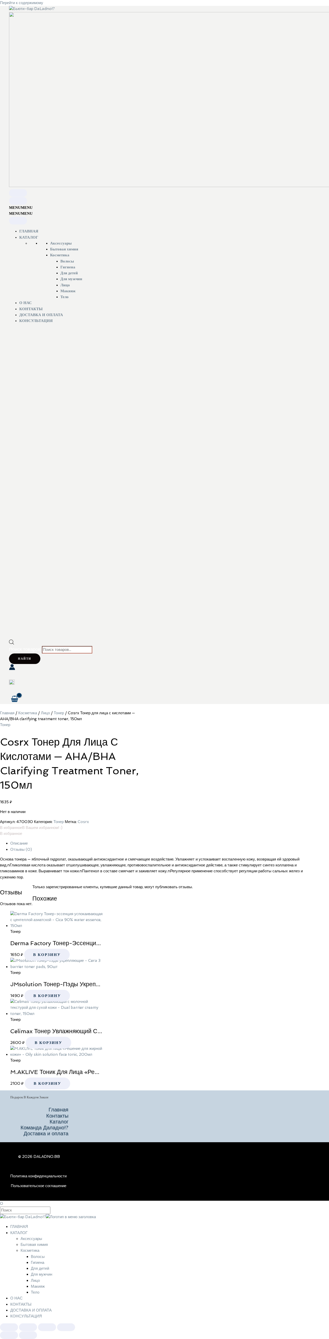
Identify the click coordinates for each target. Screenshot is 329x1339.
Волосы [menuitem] (38, 1256)
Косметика (59, 255)
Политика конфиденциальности (38, 1176)
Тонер (59, 713)
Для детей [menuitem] (40, 1268)
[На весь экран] (28, 1327)
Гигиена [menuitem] (37, 1262)
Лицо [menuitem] (35, 1280)
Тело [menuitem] (35, 1292)
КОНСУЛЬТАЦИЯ (36, 321)
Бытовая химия (64, 249)
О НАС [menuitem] (16, 1298)
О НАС (25, 303)
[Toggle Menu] (18, 193)
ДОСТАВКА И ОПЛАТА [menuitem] (31, 1310)
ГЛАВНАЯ (28, 231)
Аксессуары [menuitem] (31, 1238)
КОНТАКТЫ (31, 309)
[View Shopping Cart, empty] (14, 699)
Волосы (67, 261)
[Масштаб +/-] (9, 1327)
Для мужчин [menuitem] (41, 1274)
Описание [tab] (19, 843)
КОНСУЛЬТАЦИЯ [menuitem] (26, 1316)
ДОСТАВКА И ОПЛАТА (41, 315)
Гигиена (67, 267)
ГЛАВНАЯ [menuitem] (19, 1226)
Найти (24, 658)
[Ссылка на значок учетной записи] (12, 668)
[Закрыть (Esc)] (66, 1327)
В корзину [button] (47, 955)
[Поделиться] (47, 1327)
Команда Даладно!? (44, 1128)
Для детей (69, 273)
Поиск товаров (25, 649)
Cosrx (83, 821)
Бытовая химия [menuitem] (34, 1244)
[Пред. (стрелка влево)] (9, 1335)
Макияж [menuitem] (38, 1286)
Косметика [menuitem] (30, 1250)
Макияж (68, 291)
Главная (7, 713)
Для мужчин (71, 279)
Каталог (59, 1122)
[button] (21, 208)
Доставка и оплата (46, 1134)
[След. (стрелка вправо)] (28, 1335)
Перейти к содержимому (21, 3)
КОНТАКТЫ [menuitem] (20, 1304)
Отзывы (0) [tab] (21, 849)
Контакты (57, 1116)
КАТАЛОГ (28, 237)
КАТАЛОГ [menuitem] (19, 1232)
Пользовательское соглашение (38, 1186)
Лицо (65, 285)
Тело (64, 297)
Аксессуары (61, 243)
